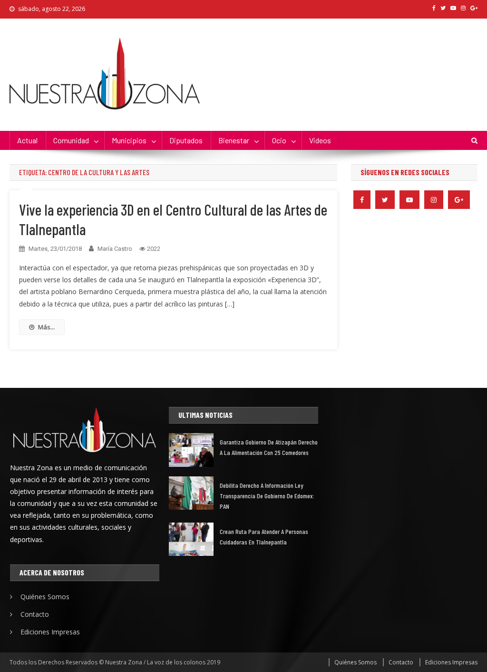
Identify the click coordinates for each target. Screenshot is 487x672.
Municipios (129, 140)
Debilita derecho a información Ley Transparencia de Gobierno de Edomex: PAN (267, 495)
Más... (46, 327)
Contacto (34, 614)
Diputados (186, 140)
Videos (320, 140)
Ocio (279, 140)
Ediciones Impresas (50, 631)
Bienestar (233, 140)
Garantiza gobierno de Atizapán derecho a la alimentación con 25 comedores (269, 447)
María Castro (114, 248)
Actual (27, 140)
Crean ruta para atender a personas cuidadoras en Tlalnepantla (264, 536)
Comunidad (71, 140)
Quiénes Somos (44, 596)
